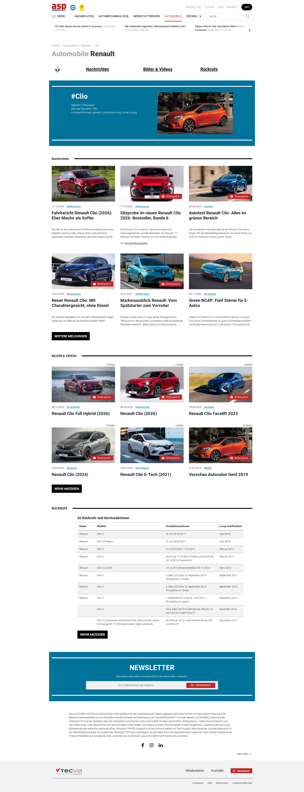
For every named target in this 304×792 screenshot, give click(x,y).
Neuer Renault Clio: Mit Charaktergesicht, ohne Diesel (80, 303)
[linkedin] (161, 745)
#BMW (207, 468)
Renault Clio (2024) (70, 474)
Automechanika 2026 (113, 16)
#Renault (209, 407)
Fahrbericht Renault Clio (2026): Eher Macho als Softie (82, 215)
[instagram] (151, 745)
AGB (210, 783)
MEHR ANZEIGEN (67, 489)
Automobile (173, 16)
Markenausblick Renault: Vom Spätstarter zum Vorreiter (148, 303)
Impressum (197, 783)
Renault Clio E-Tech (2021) (145, 474)
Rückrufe (193, 16)
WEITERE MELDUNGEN (71, 336)
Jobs (220, 7)
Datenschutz (222, 783)
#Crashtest (210, 294)
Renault (86, 45)
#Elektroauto (142, 294)
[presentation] (249, 30)
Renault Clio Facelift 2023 (213, 413)
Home (55, 45)
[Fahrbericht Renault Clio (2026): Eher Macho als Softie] (83, 184)
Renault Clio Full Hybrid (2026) (81, 413)
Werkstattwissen (146, 16)
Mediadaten (195, 770)
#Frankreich (73, 407)
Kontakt (231, 7)
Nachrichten (84, 16)
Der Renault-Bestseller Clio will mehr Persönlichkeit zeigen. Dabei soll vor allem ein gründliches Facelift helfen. (83, 319)
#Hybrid (208, 206)
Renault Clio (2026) (138, 413)
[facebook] (142, 745)
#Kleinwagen (142, 206)
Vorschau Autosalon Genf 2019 (218, 474)
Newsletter (193, 7)
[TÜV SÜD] (72, 6)
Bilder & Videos (157, 69)
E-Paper (209, 7)
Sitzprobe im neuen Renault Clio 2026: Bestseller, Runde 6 (150, 215)
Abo (246, 7)
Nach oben (242, 754)
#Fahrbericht (74, 206)
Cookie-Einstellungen (242, 783)
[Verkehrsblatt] (80, 6)
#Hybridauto (142, 468)
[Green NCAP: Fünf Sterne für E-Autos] (220, 271)
